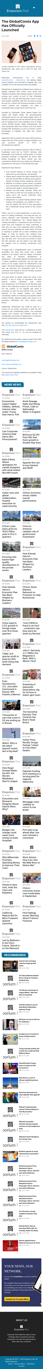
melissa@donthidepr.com (27, 341)
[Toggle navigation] (34, 7)
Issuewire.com (7, 80)
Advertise (30, 1364)
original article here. (11, 375)
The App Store (10, 325)
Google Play (22, 325)
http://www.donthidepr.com (12, 364)
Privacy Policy (20, 1364)
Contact (21, 1366)
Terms (10, 1364)
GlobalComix (20, 80)
